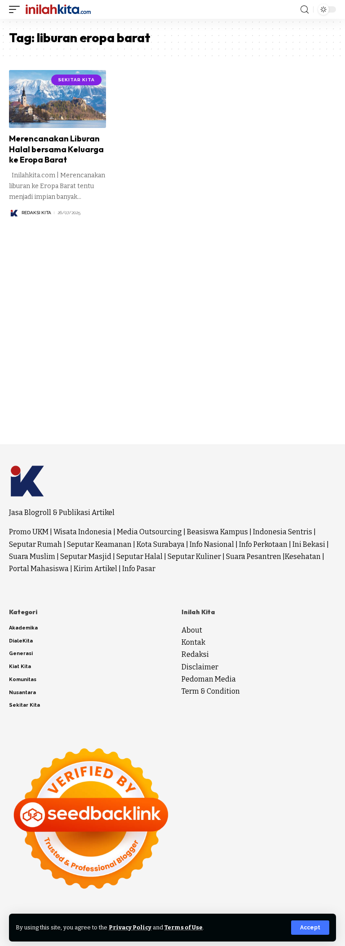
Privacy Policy (130, 927)
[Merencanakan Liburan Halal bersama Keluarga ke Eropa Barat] (57, 99)
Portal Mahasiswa (39, 568)
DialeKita (21, 641)
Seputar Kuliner (194, 556)
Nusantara (22, 692)
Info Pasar (138, 568)
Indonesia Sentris (282, 532)
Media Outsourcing (149, 532)
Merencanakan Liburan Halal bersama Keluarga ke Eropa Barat (56, 149)
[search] (304, 10)
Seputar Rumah (35, 544)
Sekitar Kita (76, 79)
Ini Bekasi (308, 544)
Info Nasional (212, 544)
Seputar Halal (139, 556)
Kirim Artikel (95, 568)
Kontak (193, 642)
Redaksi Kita (36, 212)
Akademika (23, 628)
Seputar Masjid (85, 556)
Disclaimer (199, 667)
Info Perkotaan (263, 544)
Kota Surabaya (161, 544)
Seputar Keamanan (99, 544)
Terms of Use (183, 927)
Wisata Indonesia (82, 532)
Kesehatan (303, 556)
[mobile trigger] (16, 9)
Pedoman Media (208, 679)
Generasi (21, 653)
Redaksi (195, 654)
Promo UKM (29, 532)
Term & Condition (210, 691)
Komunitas (22, 679)
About (191, 630)
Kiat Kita (20, 666)
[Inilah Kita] (58, 9)
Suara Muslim (32, 556)
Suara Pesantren (253, 556)
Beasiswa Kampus (217, 532)
